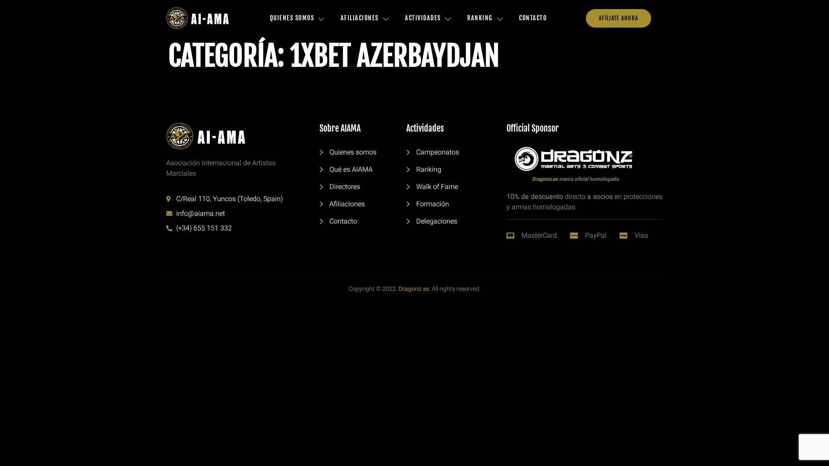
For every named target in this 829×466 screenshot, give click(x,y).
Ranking (480, 18)
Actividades (423, 18)
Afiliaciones (360, 18)
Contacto (533, 18)
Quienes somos (292, 18)
